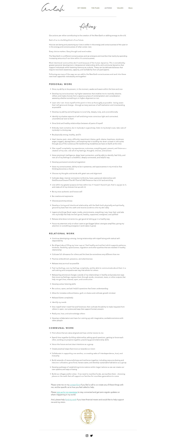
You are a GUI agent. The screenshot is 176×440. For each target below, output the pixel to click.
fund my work (70, 399)
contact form (75, 385)
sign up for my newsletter (67, 392)
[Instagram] (87, 435)
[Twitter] (91, 435)
